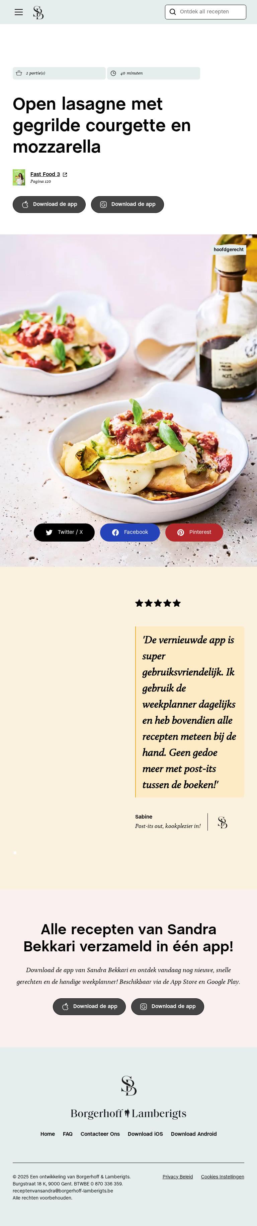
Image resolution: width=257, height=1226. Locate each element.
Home (47, 1134)
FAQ (68, 1134)
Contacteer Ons (100, 1134)
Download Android (194, 1134)
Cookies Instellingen (222, 1177)
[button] (17, 12)
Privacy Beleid (178, 1177)
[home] (38, 12)
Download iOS (145, 1134)
